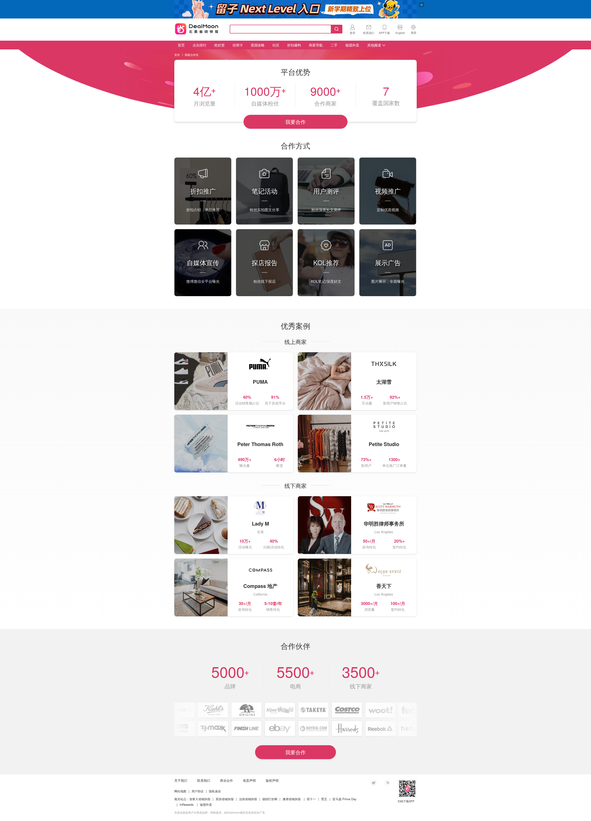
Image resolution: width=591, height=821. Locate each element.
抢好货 (219, 45)
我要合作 (295, 121)
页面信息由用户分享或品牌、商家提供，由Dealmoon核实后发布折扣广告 (219, 812)
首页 (181, 45)
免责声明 (249, 780)
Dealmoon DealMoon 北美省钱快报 (196, 28)
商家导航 (316, 45)
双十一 (311, 799)
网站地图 (180, 791)
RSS (387, 782)
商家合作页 (192, 55)
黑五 (324, 799)
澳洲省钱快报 (292, 799)
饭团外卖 (352, 45)
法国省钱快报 (248, 799)
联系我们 (203, 780)
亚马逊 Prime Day (344, 799)
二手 (334, 45)
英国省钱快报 (225, 799)
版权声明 (272, 780)
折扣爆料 (294, 45)
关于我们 (180, 780)
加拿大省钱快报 (199, 799)
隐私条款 (215, 791)
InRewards (187, 804)
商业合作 (226, 780)
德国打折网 (269, 799)
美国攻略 (258, 45)
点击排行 (199, 45)
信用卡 (237, 45)
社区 (275, 45)
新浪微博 (373, 782)
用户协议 (198, 791)
